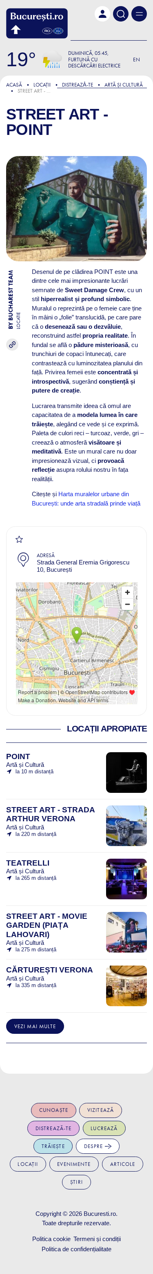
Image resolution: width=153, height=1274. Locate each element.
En (136, 59)
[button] (102, 14)
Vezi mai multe (35, 1026)
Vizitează (100, 1110)
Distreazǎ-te (77, 85)
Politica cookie (51, 1238)
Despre (94, 1146)
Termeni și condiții (97, 1238)
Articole (122, 1164)
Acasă (14, 85)
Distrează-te (53, 1128)
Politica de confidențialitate (76, 1249)
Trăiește (53, 1146)
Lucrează (104, 1128)
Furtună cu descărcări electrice (94, 62)
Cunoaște (53, 1110)
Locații (42, 85)
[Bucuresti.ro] (37, 23)
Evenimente (74, 1164)
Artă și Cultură (123, 85)
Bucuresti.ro (100, 1213)
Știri (76, 1182)
